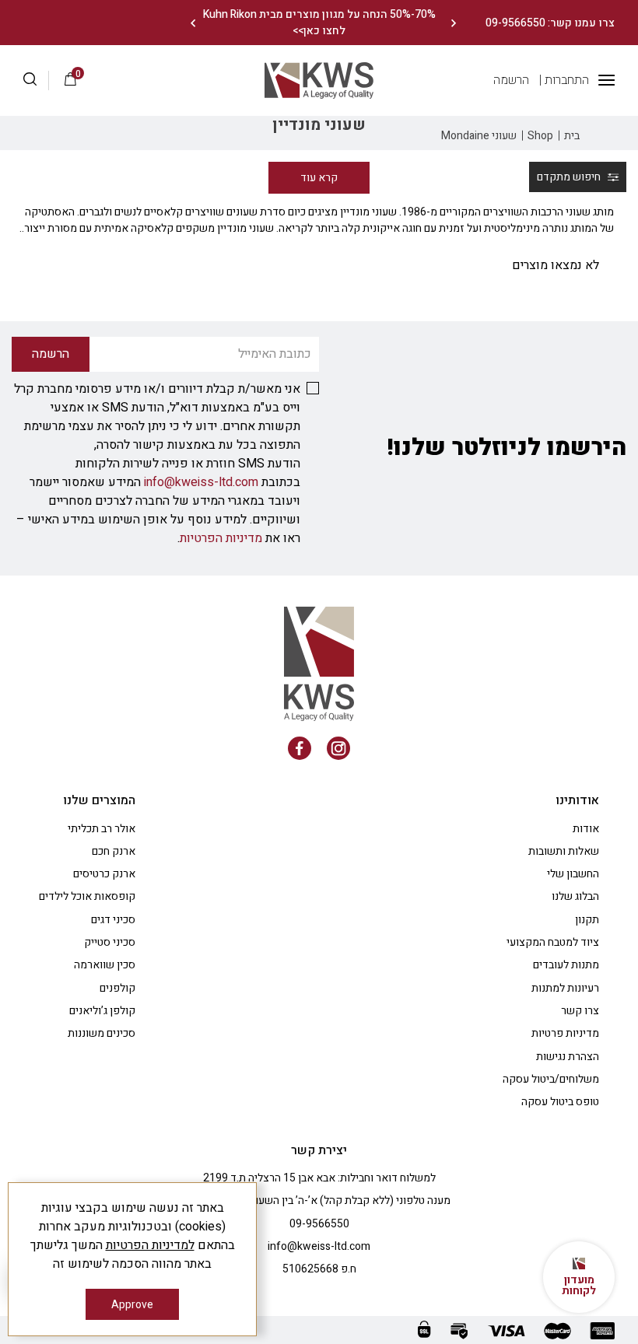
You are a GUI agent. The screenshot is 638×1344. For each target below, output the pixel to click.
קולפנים (117, 988)
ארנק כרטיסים (104, 873)
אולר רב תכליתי (101, 828)
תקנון (587, 919)
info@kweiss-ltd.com (201, 482)
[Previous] (453, 23)
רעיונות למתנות (565, 988)
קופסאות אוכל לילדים (87, 896)
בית (572, 136)
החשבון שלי (573, 873)
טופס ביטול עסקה (560, 1101)
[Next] (192, 23)
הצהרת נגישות (567, 1056)
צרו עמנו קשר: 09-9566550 (550, 23)
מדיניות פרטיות (565, 1033)
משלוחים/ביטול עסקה (551, 1079)
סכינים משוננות (101, 1033)
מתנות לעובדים (566, 964)
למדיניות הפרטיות (150, 1245)
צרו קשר (580, 1010)
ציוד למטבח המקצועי (553, 942)
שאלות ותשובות (563, 851)
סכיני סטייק (109, 942)
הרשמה (511, 80)
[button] (36, 81)
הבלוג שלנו (575, 896)
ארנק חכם (113, 851)
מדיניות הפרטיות (221, 538)
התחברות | (564, 80)
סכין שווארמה (104, 964)
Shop (540, 136)
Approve (132, 1305)
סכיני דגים (113, 919)
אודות (586, 828)
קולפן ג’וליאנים (102, 1010)
